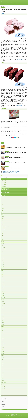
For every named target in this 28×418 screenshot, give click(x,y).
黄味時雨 (3, 258)
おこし (3, 237)
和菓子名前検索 (4, 186)
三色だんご (3, 303)
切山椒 (3, 262)
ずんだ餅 (3, 314)
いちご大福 (3, 222)
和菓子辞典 (3, 195)
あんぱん (3, 214)
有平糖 (3, 208)
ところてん (3, 345)
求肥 (2, 260)
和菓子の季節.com (14, 3)
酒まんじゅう (3, 297)
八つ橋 (3, 380)
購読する (3, 409)
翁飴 (2, 235)
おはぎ (3, 239)
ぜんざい (3, 316)
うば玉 (3, 231)
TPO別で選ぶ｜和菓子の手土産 (6, 189)
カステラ (3, 245)
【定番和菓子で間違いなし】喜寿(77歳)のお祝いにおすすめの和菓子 (15, 147)
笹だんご (3, 301)
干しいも (3, 363)
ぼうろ (3, 361)
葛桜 (2, 274)
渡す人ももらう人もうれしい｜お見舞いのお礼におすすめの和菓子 (15, 162)
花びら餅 (3, 355)
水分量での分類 (4, 182)
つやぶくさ (3, 343)
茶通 (2, 330)
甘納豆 (3, 202)
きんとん (3, 268)
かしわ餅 (3, 243)
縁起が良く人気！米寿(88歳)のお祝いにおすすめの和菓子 (10, 172)
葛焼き (3, 276)
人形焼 (3, 351)
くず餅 (3, 272)
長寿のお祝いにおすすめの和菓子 (6, 188)
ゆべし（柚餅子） (4, 382)
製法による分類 (4, 180)
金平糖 (3, 295)
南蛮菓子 (3, 349)
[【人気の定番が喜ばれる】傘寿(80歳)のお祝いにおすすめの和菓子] (15, 137)
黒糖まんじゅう (4, 291)
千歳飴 (3, 326)
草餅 (2, 270)
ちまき (3, 328)
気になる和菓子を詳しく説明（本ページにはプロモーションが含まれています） (14, 415)
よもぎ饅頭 (3, 386)
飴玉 (2, 204)
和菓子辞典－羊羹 (19, 105)
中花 (2, 332)
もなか (3, 374)
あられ (3, 206)
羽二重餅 (3, 357)
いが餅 (3, 218)
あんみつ (3, 216)
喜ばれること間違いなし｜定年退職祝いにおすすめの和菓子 (14, 157)
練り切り (3, 353)
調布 (2, 334)
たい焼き (3, 322)
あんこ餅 (3, 212)
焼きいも (3, 378)
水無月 (3, 372)
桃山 (2, 376)
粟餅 (2, 210)
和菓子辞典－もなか (20, 59)
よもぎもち (3, 388)
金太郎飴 (3, 264)
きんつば (3, 266)
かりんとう (3, 247)
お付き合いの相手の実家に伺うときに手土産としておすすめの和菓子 (15, 152)
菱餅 (2, 359)
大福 (2, 320)
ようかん (3, 384)
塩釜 (2, 305)
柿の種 (3, 241)
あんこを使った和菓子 (5, 184)
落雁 (2, 390)
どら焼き (3, 347)
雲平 (2, 233)
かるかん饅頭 (3, 249)
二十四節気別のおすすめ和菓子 (6, 192)
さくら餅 (3, 299)
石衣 (2, 220)
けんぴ (3, 287)
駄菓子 (3, 324)
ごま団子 (3, 293)
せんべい (3, 318)
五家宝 (3, 289)
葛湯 (2, 278)
